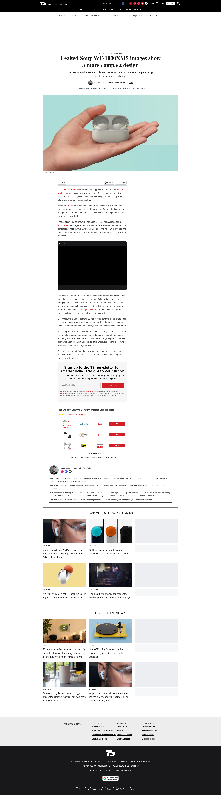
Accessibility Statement (82, 762)
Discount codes (148, 739)
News (131, 83)
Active (96, 9)
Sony (69, 206)
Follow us (110, 182)
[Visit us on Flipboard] (142, 3)
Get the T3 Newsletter (92, 16)
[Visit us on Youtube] (134, 3)
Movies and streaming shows (104, 735)
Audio (107, 54)
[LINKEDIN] (67, 471)
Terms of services (87, 391)
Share (63, 182)
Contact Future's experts (106, 762)
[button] (92, 423)
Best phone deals (149, 726)
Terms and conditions (140, 762)
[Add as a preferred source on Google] (110, 778)
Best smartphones (124, 735)
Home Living (108, 9)
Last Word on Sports (77, 481)
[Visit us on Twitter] (126, 3)
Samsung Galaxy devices (102, 731)
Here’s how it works (138, 88)
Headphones (117, 54)
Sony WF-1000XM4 (71, 189)
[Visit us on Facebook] (123, 3)
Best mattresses (123, 739)
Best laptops (122, 726)
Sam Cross (100, 83)
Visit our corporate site (137, 788)
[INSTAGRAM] (63, 471)
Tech (88, 9)
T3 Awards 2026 (114, 16)
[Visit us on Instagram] (138, 3)
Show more (94, 453)
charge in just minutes (86, 309)
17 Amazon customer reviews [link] (76, 414)
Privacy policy (89, 766)
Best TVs (120, 731)
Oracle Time (54, 481)
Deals (74, 16)
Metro (62, 481)
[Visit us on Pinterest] (130, 3)
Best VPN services (99, 739)
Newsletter (122, 182)
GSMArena (63, 225)
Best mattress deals (150, 731)
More (136, 9)
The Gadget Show (135, 16)
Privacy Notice (65, 393)
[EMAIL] (71, 471)
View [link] (117, 424)
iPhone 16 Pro (98, 726)
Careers (135, 766)
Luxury (120, 9)
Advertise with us (121, 766)
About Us (124, 762)
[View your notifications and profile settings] (163, 3)
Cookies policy (104, 766)
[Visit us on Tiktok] (146, 3)
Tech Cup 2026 (155, 16)
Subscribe (170, 3)
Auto (128, 9)
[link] (67, 424)
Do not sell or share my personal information (110, 770)
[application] (92, 265)
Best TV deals (148, 735)
